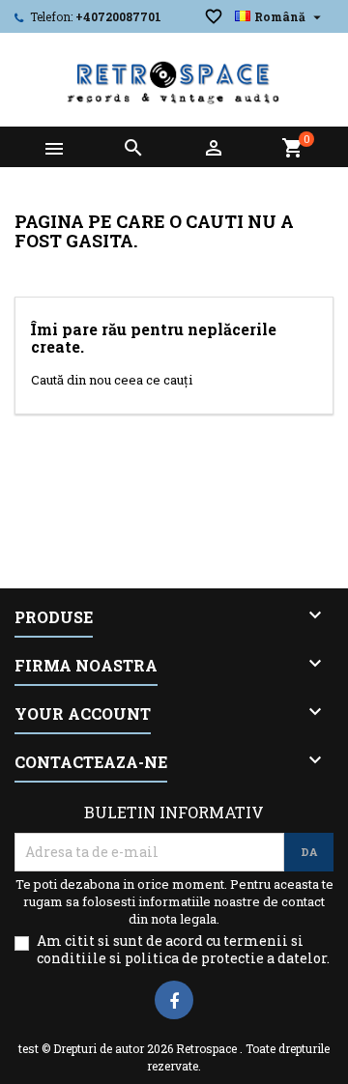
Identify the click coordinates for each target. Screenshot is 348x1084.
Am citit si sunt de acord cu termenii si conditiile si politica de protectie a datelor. (183, 949)
